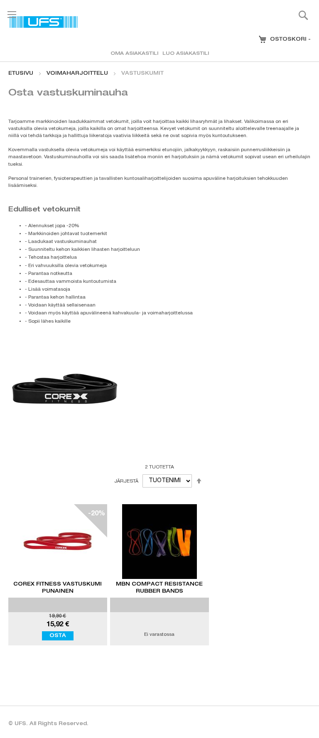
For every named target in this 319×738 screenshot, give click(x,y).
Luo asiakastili (185, 53)
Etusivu (21, 73)
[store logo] (43, 22)
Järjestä (126, 480)
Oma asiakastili (134, 53)
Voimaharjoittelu (78, 73)
